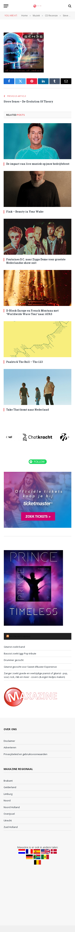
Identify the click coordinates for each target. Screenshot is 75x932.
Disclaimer (9, 741)
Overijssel (9, 813)
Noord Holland (12, 807)
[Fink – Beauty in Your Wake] (37, 189)
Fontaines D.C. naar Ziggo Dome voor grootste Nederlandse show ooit (36, 261)
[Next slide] (68, 437)
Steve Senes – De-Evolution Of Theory (28, 101)
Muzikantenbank (20, 636)
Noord (7, 800)
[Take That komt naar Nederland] (37, 387)
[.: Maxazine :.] (37, 6)
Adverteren (10, 747)
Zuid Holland (11, 827)
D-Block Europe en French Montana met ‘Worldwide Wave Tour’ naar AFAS (32, 312)
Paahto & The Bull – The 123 (24, 362)
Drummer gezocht (13, 660)
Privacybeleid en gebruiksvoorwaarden (25, 754)
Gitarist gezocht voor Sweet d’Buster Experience (30, 666)
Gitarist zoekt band (14, 646)
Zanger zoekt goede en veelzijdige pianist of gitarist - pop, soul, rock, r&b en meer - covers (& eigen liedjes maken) (36, 675)
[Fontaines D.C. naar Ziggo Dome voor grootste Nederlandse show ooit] (37, 237)
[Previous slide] (6, 437)
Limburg (8, 794)
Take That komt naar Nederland (27, 409)
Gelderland (10, 787)
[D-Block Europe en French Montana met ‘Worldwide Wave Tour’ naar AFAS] (37, 288)
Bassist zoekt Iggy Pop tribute (20, 653)
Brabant (8, 780)
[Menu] (6, 6)
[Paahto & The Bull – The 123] (37, 339)
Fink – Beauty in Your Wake (25, 211)
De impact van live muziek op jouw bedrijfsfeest (37, 164)
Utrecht (8, 820)
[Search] (69, 6)
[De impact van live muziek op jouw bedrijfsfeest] (37, 141)
